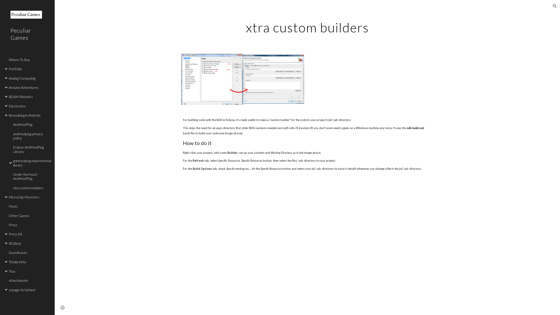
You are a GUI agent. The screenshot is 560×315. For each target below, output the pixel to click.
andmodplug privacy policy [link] (28, 136)
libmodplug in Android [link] (24, 115)
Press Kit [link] (15, 234)
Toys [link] (12, 271)
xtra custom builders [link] (28, 188)
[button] (555, 6)
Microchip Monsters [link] (24, 197)
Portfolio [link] (15, 69)
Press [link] (13, 225)
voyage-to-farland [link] (22, 290)
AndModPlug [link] (22, 124)
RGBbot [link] (15, 243)
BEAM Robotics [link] (21, 96)
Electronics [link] (17, 106)
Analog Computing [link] (22, 78)
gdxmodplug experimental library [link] (32, 163)
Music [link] (13, 206)
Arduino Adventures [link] (23, 87)
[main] (307, 27)
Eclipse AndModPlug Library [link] (28, 149)
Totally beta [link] (17, 262)
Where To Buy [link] (19, 60)
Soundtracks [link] (18, 252)
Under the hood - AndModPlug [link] (25, 176)
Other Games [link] (19, 216)
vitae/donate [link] (18, 280)
